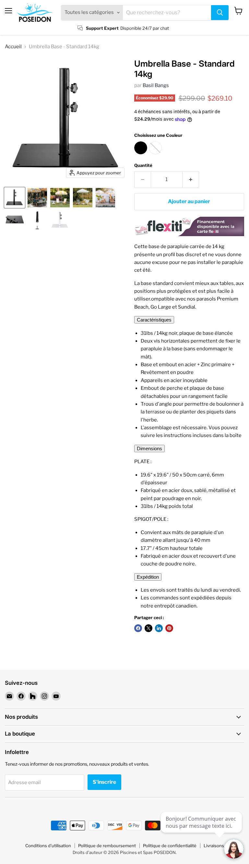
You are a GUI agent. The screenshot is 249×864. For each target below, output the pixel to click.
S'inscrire (104, 782)
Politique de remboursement (107, 845)
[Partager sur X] (148, 628)
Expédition (148, 577)
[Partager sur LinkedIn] (159, 628)
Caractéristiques (154, 320)
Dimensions (149, 448)
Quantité (143, 165)
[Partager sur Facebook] (138, 628)
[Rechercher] (220, 12)
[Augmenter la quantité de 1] (191, 179)
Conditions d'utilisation (48, 845)
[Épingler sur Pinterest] (169, 628)
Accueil (13, 46)
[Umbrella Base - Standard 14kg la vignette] (14, 197)
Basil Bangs (156, 85)
